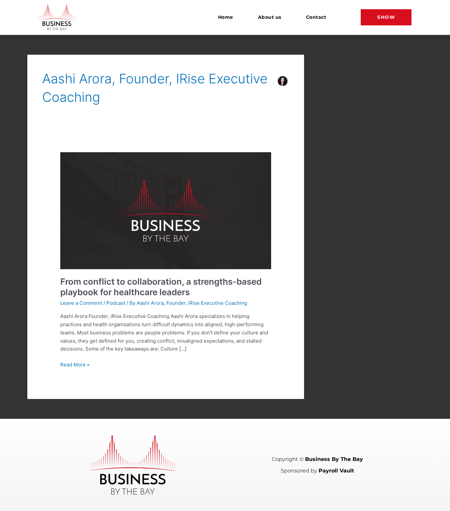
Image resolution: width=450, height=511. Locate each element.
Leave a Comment (81, 303)
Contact (316, 17)
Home (225, 17)
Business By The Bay (334, 459)
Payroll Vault (336, 471)
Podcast (115, 303)
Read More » (75, 364)
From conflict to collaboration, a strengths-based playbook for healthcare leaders (161, 286)
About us (269, 17)
